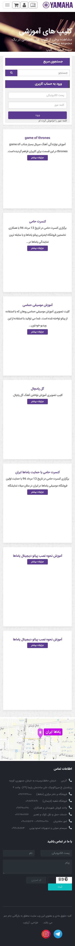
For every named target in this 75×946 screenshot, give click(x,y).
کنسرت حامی (37, 221)
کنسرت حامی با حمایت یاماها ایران (37, 472)
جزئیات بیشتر (37, 158)
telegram (58, 934)
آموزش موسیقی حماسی (38, 305)
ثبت (60, 887)
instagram (46, 934)
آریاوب (26, 923)
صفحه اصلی (65, 50)
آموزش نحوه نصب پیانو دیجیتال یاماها (37, 556)
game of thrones (37, 138)
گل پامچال (37, 388)
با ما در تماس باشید (59, 842)
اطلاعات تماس (63, 769)
